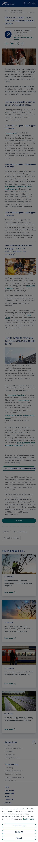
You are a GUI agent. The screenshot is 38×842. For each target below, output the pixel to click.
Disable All (19, 832)
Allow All (19, 838)
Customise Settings (19, 826)
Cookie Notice (28, 819)
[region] (19, 824)
